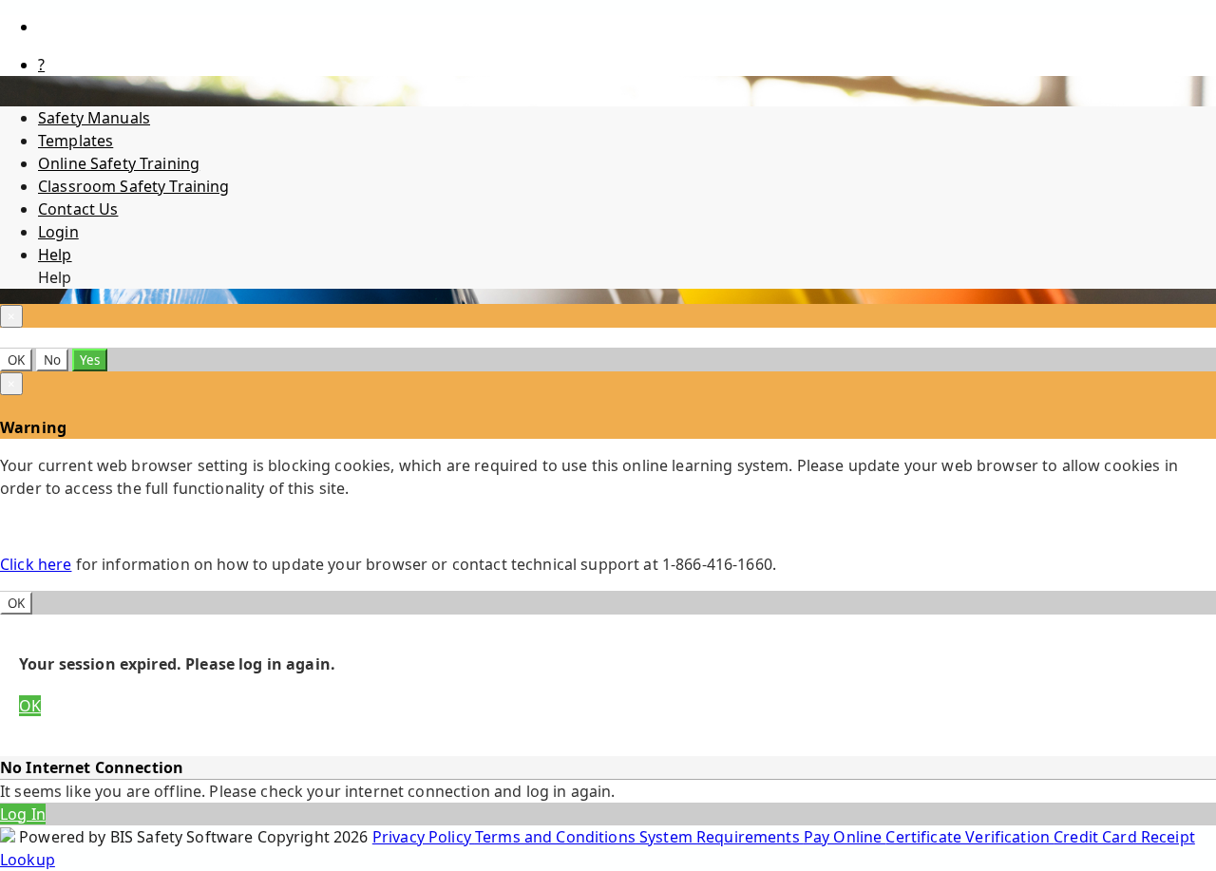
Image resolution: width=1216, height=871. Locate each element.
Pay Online (845, 836)
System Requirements (721, 836)
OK (16, 360)
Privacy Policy (423, 836)
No (52, 360)
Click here (35, 564)
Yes (90, 360)
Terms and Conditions (557, 836)
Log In (23, 814)
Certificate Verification (969, 836)
